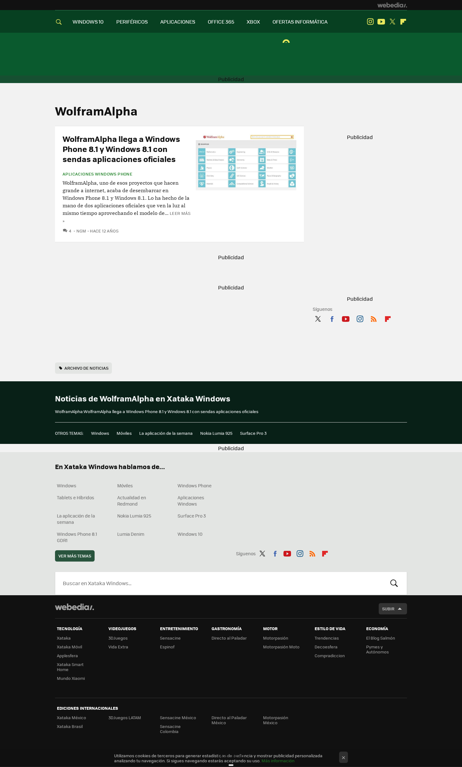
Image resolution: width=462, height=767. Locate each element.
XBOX (253, 21)
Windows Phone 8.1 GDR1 (77, 537)
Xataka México (71, 717)
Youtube (381, 21)
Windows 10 (190, 534)
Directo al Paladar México (229, 719)
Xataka (64, 638)
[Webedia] (392, 5)
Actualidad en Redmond (131, 500)
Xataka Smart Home (70, 666)
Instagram (370, 21)
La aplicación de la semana (166, 433)
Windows (100, 433)
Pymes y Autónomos (377, 649)
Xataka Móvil (69, 647)
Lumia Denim (130, 534)
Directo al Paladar (229, 638)
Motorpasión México (275, 719)
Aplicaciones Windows (191, 500)
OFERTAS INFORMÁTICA (299, 21)
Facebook (332, 318)
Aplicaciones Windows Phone (97, 173)
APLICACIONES (177, 21)
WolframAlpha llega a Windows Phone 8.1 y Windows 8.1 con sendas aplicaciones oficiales (121, 149)
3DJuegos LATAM (124, 717)
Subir (388, 609)
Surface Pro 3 (253, 433)
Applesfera (67, 655)
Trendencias (327, 638)
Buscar (394, 583)
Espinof (167, 647)
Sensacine (170, 638)
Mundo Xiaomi (71, 678)
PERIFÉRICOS (132, 21)
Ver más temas (74, 556)
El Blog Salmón (380, 638)
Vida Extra (118, 647)
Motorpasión (275, 638)
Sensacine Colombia (170, 728)
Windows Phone (195, 485)
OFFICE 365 (221, 21)
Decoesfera (326, 647)
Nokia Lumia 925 (216, 433)
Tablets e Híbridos (75, 497)
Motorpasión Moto (281, 647)
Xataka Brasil (70, 726)
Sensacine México (178, 717)
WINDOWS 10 (88, 21)
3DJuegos (118, 638)
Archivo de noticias (86, 368)
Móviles (124, 433)
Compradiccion (330, 655)
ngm (81, 231)
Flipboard (403, 21)
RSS (374, 318)
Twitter (392, 21)
